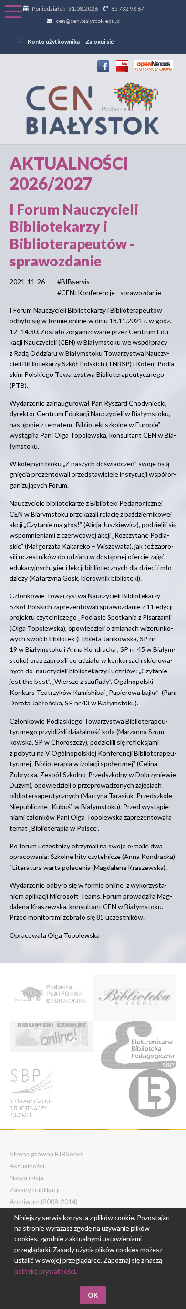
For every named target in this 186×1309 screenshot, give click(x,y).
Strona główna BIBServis (47, 1154)
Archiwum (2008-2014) (44, 1202)
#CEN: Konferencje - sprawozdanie (109, 292)
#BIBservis (73, 281)
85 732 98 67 (127, 8)
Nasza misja (26, 1178)
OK (93, 1295)
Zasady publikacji (35, 1190)
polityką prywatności (44, 1271)
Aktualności (27, 1166)
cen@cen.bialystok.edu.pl (88, 20)
